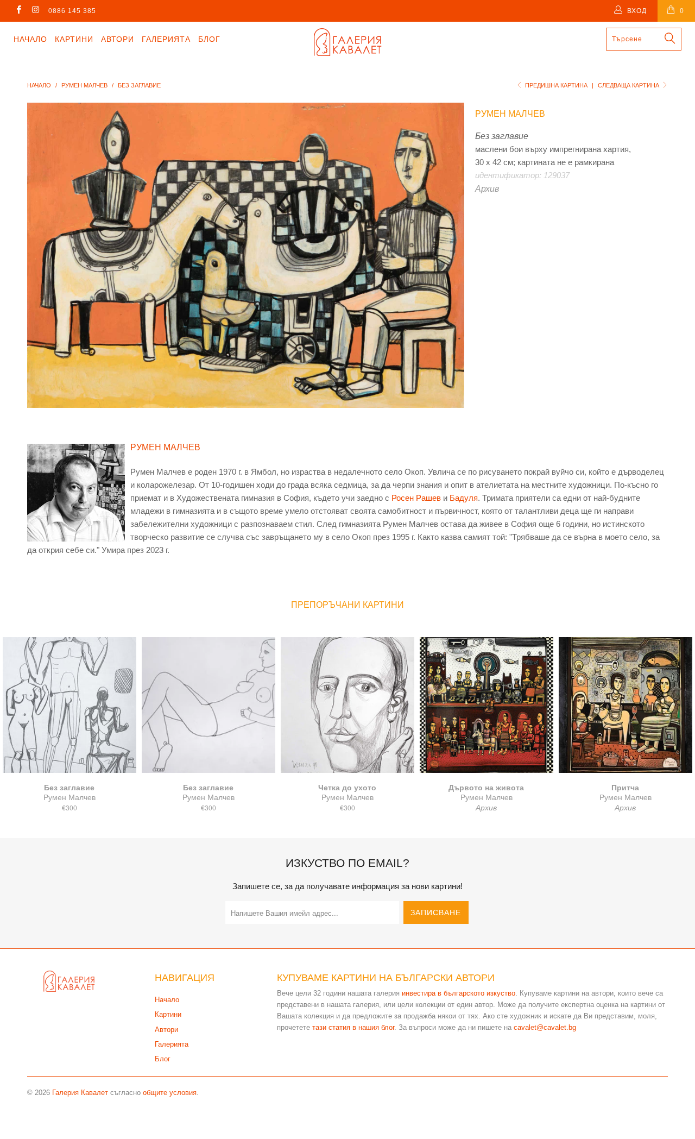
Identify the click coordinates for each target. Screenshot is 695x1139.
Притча (625, 705)
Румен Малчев (510, 113)
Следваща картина (629, 85)
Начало (30, 39)
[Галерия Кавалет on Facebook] (18, 11)
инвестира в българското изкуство (458, 993)
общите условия (170, 1092)
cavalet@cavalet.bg (545, 1027)
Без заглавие (69, 705)
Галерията (166, 39)
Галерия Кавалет (80, 1092)
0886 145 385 (72, 11)
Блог (209, 39)
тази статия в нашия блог (353, 1027)
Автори (117, 39)
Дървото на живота (486, 705)
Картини (74, 39)
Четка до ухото (347, 705)
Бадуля (464, 497)
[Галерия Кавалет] (347, 42)
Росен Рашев (416, 497)
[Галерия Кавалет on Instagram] (35, 11)
